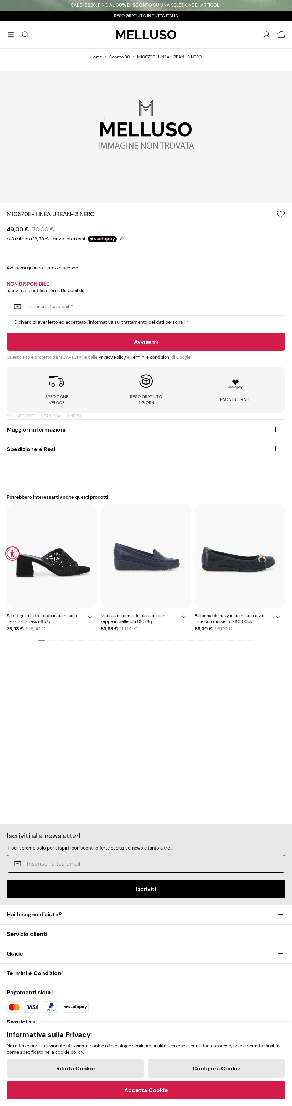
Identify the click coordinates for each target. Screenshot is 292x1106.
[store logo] (146, 35)
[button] (41, 640)
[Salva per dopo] (89, 615)
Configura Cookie (217, 1068)
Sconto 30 (119, 57)
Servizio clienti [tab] (27, 934)
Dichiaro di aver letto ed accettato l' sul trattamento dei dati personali (99, 322)
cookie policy (69, 1052)
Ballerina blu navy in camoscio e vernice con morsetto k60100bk (231, 618)
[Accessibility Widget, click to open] (12, 553)
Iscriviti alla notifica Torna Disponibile (45, 290)
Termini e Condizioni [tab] (35, 973)
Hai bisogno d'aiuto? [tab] (34, 914)
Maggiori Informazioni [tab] (36, 429)
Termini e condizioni (150, 357)
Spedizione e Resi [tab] (31, 449)
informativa (101, 322)
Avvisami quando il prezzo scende (42, 268)
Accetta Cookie (146, 1090)
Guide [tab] (15, 953)
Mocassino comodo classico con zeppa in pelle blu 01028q (133, 618)
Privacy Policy (112, 357)
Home (96, 57)
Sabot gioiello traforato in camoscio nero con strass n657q (42, 618)
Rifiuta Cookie (75, 1068)
